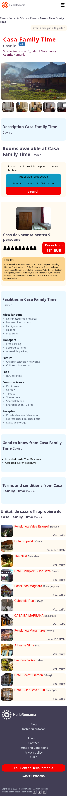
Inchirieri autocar (33, 729)
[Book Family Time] (49, 107)
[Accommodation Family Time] (33, 81)
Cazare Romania (10, 18)
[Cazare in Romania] (12, 5)
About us (34, 738)
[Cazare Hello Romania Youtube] (39, 792)
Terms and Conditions (33, 748)
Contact (33, 743)
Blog (34, 724)
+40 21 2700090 (33, 776)
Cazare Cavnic (29, 18)
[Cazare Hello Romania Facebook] (34, 792)
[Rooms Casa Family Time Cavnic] (8, 107)
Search (34, 191)
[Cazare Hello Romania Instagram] (44, 792)
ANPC (33, 757)
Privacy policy (34, 752)
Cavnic (9, 45)
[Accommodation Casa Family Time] (22, 107)
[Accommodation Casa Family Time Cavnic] (35, 107)
